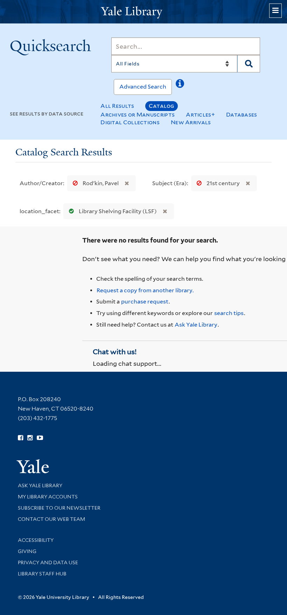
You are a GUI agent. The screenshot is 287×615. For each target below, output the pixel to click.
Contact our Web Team (51, 519)
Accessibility (36, 540)
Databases (241, 114)
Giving (27, 551)
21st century (223, 183)
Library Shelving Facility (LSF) (118, 211)
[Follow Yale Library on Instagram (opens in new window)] (30, 438)
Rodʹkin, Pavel (101, 183)
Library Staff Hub (42, 573)
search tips (229, 313)
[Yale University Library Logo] (143, 12)
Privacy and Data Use (48, 562)
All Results (117, 106)
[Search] (248, 63)
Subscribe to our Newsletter (59, 508)
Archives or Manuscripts (137, 114)
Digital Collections (130, 122)
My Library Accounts (48, 496)
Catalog (161, 106)
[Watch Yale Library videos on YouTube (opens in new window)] (40, 438)
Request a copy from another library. (145, 290)
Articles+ (200, 114)
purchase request (144, 301)
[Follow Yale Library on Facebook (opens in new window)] (20, 438)
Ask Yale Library (196, 324)
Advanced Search (142, 86)
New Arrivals (191, 122)
